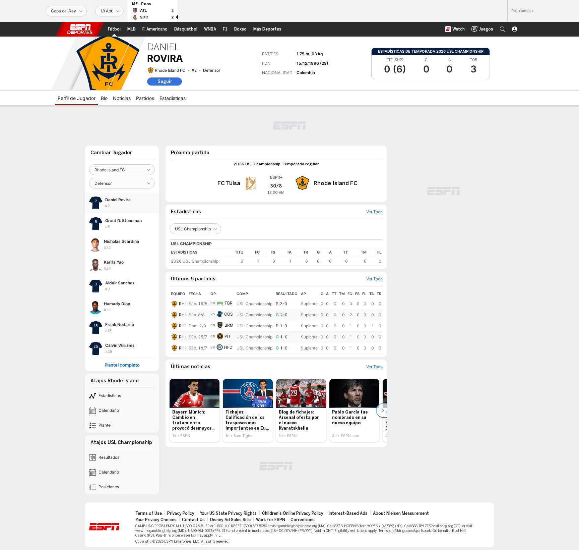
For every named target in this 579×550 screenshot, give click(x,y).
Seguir (164, 81)
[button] (502, 29)
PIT (227, 336)
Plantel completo (122, 365)
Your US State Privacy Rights (228, 513)
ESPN (79, 29)
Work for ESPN (270, 519)
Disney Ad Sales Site (230, 519)
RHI (182, 303)
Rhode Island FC (170, 70)
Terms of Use (148, 513)
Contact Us (193, 519)
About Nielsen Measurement (401, 513)
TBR (228, 303)
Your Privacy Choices (156, 519)
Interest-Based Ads (348, 513)
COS (228, 314)
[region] (301, 257)
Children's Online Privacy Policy (292, 513)
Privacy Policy (180, 513)
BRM (229, 325)
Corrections (303, 519)
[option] (194, 410)
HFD (228, 347)
